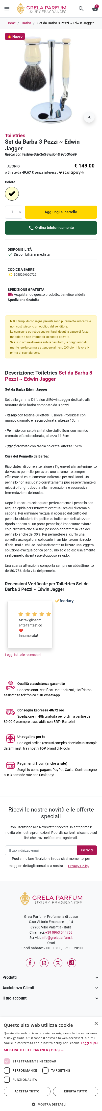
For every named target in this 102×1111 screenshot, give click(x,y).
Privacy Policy (78, 866)
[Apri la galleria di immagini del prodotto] (89, 117)
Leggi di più (89, 1043)
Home (11, 23)
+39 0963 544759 (59, 932)
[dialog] (51, 1064)
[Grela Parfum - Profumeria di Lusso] (51, 898)
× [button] (96, 1024)
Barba (26, 23)
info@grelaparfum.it (57, 938)
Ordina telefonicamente (54, 227)
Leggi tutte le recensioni (23, 655)
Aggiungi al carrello (61, 212)
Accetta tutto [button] (27, 1091)
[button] (81, 8)
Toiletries (15, 135)
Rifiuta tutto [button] (75, 1091)
